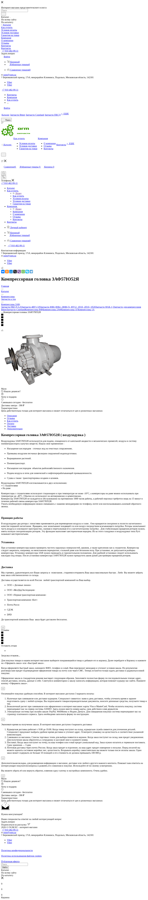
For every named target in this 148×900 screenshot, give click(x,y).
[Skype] (27, 271)
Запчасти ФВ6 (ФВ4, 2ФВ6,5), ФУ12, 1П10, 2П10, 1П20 (68, 307)
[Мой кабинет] (2, 158)
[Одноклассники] (7, 271)
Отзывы (11, 418)
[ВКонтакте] (3, 271)
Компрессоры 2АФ (51, 309)
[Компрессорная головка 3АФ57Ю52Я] (33, 386)
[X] (15, 271)
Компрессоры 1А (86, 309)
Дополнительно (15, 428)
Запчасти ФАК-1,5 (105, 307)
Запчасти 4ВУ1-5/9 (31, 307)
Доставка (11, 426)
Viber (9, 82)
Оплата (10, 423)
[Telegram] (31, 271)
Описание (12, 415)
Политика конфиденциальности (17, 850)
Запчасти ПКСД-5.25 (11, 307)
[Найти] (3, 14)
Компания (18, 211)
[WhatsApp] (23, 271)
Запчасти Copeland (16, 309)
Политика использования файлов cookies (21, 856)
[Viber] (19, 271)
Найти (5, 867)
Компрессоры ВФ (33, 309)
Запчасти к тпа (8, 299)
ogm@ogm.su (9, 75)
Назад (18, 193)
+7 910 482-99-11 (10, 51)
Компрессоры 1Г (69, 309)
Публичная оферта (10, 861)
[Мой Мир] (11, 271)
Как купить (18, 196)
